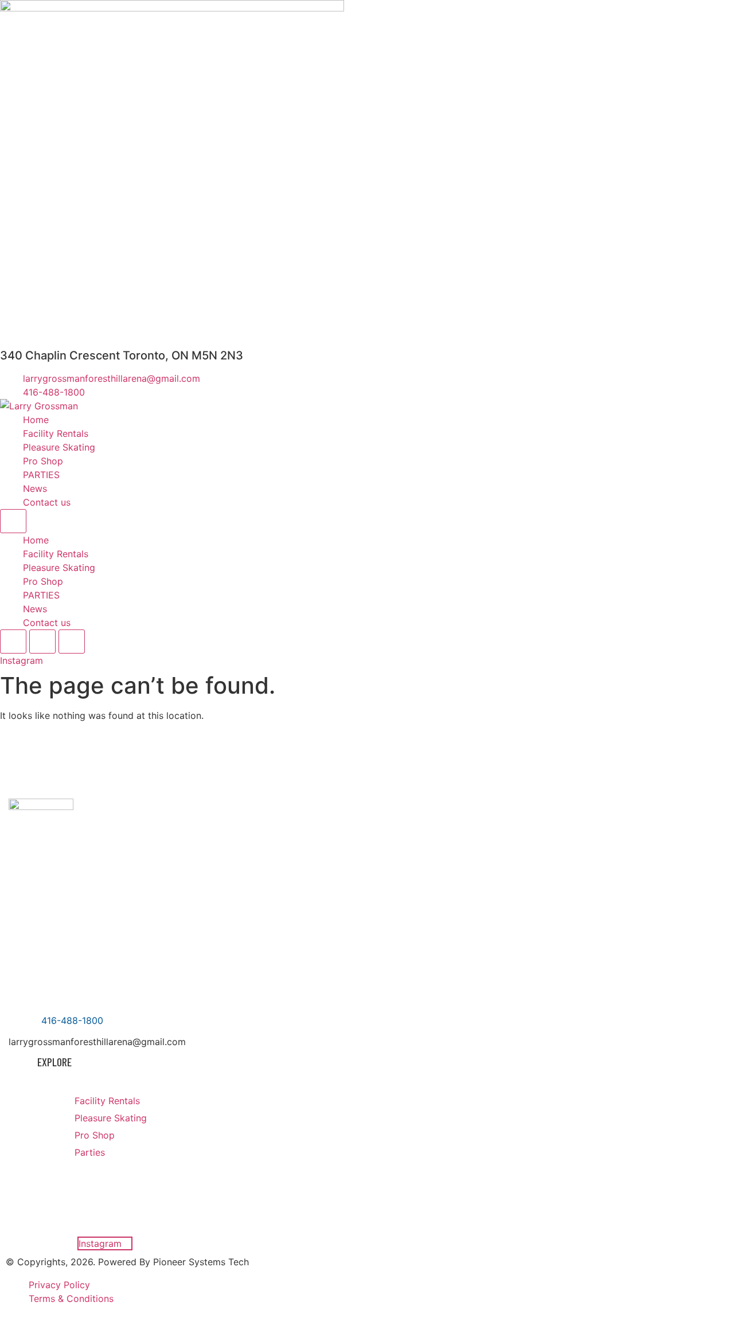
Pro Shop (43, 461)
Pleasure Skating (59, 447)
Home (36, 419)
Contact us (47, 502)
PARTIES (41, 474)
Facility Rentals (55, 433)
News (35, 488)
